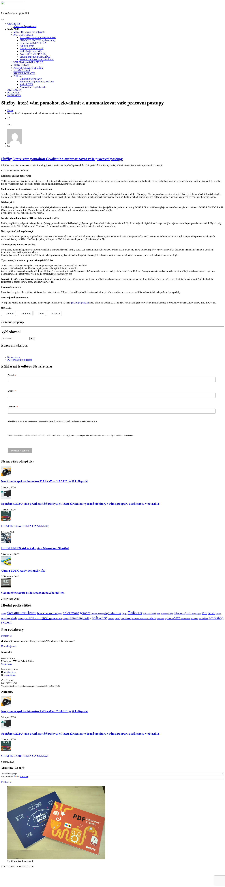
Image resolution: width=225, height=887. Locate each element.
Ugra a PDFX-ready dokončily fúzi (23, 570)
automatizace (25, 612)
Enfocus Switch (149, 613)
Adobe (3, 613)
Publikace (18, 76)
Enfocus (135, 612)
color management (76, 613)
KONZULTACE (21, 65)
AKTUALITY (14, 90)
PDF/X (37, 618)
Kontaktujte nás (8, 646)
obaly (14, 618)
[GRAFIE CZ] (12, 8)
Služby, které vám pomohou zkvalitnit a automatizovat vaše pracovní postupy (62, 159)
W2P (177, 618)
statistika (111, 619)
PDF (31, 618)
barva (60, 613)
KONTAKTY (14, 95)
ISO (193, 613)
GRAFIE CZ (13, 23)
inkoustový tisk (182, 613)
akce (10, 613)
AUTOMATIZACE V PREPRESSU (38, 37)
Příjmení (13, 406)
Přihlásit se (6, 636)
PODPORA (13, 92)
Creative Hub (96, 613)
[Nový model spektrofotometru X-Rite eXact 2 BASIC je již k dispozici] (6, 475)
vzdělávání (160, 619)
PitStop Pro (56, 618)
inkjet (170, 613)
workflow (203, 618)
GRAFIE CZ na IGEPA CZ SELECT (25, 526)
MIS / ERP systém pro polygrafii (29, 32)
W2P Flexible (185, 619)
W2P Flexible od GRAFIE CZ (28, 62)
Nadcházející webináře (31, 51)
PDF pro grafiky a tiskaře (19, 359)
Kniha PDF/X (26, 84)
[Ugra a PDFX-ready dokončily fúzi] (6, 564)
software (99, 617)
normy (218, 613)
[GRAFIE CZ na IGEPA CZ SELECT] (6, 520)
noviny (6, 618)
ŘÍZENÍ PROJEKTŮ (24, 73)
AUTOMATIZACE (23, 34)
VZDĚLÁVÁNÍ (21, 70)
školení (6, 622)
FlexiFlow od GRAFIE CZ (33, 43)
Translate (24, 776)
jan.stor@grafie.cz (80, 302)
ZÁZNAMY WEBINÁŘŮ (33, 54)
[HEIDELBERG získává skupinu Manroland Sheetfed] (6, 542)
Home (10, 110)
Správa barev (13, 357)
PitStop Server (27, 45)
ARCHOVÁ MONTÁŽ (31, 48)
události (126, 618)
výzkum (169, 618)
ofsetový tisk (23, 618)
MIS (204, 613)
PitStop (46, 618)
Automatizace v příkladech (32, 87)
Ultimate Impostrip (140, 618)
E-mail (12, 375)
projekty (65, 618)
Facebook (164, 613)
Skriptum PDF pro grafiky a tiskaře (37, 81)
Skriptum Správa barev (31, 79)
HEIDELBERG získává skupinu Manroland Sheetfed (35, 548)
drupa (125, 613)
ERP (158, 613)
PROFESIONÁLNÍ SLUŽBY (28, 67)
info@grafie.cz (10, 672)
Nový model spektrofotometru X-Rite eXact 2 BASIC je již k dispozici (44, 481)
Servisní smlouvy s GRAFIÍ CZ (35, 56)
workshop (216, 618)
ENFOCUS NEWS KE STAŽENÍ (37, 59)
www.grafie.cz (9, 675)
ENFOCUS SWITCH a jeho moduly (38, 40)
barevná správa (47, 613)
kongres (198, 613)
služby (87, 618)
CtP (102, 613)
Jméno (12, 390)
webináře (194, 618)
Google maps (6, 664)
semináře (76, 618)
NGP (211, 613)
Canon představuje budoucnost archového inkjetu (32, 592)
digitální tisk (112, 613)
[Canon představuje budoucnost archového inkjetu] (6, 587)
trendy (118, 618)
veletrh (152, 618)
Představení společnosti (24, 26)
